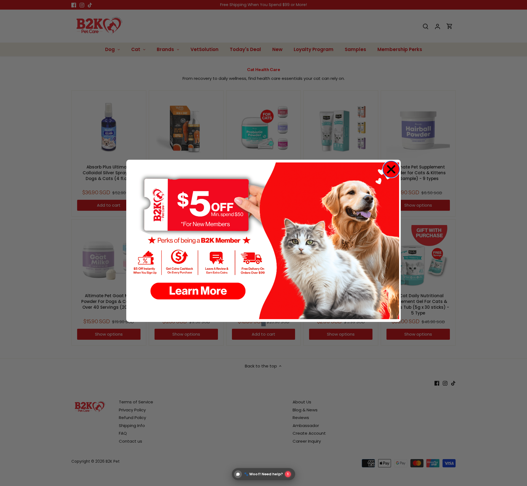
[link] (263, 240)
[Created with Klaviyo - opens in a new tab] (263, 324)
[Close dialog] (391, 169)
